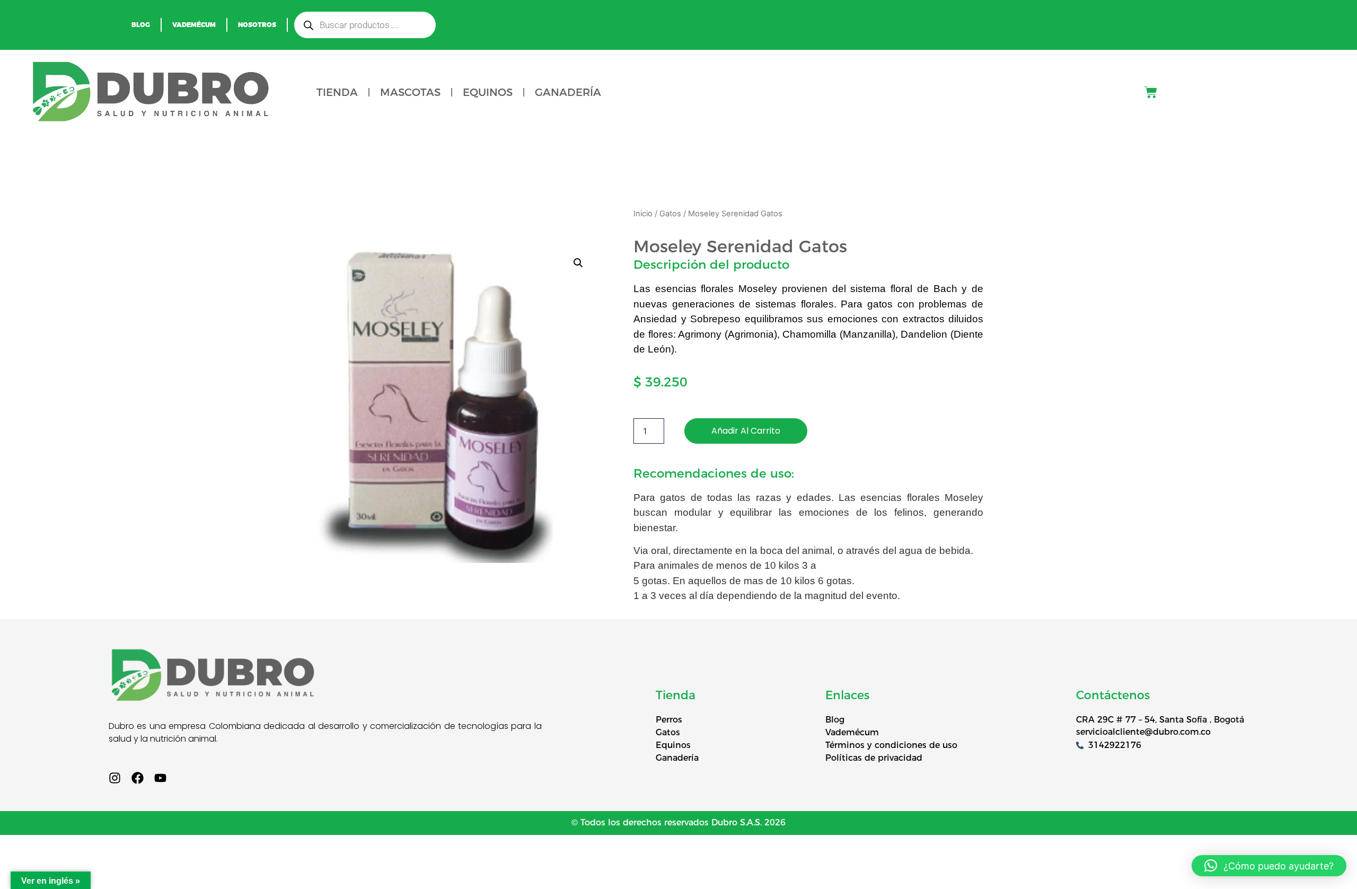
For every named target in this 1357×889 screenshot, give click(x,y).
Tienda (337, 92)
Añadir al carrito (745, 431)
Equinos (488, 92)
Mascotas (410, 92)
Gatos (670, 213)
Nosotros (257, 25)
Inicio (643, 213)
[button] (578, 262)
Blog (140, 25)
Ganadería (568, 92)
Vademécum (194, 25)
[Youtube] (160, 778)
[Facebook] (137, 778)
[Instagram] (115, 778)
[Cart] (1151, 92)
